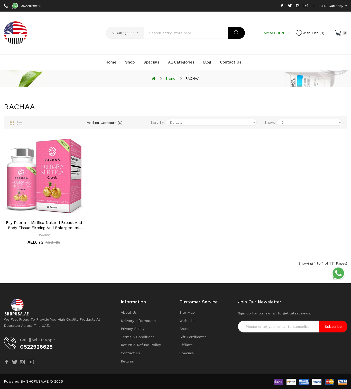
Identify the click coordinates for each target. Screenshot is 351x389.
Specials (186, 353)
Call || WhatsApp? (37, 339)
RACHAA (192, 78)
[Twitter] (289, 6)
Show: (269, 122)
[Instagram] (297, 6)
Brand (170, 78)
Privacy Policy (132, 329)
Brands (185, 329)
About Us (129, 312)
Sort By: (158, 122)
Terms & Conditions (137, 337)
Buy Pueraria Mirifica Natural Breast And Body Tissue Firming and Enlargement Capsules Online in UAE (44, 225)
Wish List (187, 321)
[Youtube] (305, 6)
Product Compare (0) (104, 123)
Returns (127, 361)
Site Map (187, 312)
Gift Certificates (193, 337)
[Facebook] (281, 6)
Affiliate (186, 345)
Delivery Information (138, 321)
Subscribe (333, 326)
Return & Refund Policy (141, 345)
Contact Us (130, 353)
